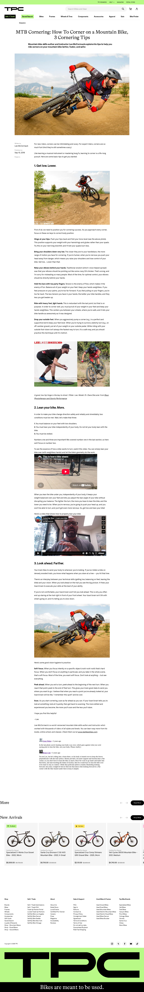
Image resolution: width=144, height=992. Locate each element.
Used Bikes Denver (102, 916)
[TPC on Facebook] (124, 944)
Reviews (53, 923)
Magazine (120, 2)
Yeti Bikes (122, 907)
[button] (137, 9)
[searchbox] (92, 9)
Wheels (6, 912)
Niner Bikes (123, 925)
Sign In (75, 907)
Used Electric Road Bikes (104, 914)
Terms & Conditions (80, 921)
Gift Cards (7, 918)
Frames (52, 16)
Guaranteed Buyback (80, 927)
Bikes (41, 16)
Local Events (54, 909)
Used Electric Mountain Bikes (106, 912)
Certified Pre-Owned (57, 912)
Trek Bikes (122, 909)
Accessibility (54, 921)
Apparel (112, 16)
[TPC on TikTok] (137, 944)
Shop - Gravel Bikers (11, 930)
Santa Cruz (123, 921)
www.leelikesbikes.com (87, 732)
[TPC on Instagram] (112, 944)
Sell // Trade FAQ (33, 907)
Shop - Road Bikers (11, 927)
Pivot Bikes (123, 914)
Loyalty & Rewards (10, 923)
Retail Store (130, 2)
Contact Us (77, 912)
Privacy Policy (78, 914)
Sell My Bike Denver (34, 916)
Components (83, 16)
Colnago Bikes (124, 916)
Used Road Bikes (102, 907)
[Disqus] (72, 765)
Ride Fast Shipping (79, 930)
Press (52, 916)
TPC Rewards (102, 2)
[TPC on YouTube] (131, 944)
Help (110, 2)
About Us (53, 905)
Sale (122, 16)
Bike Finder (134, 16)
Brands (6, 905)
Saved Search (27, 16)
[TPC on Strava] (118, 944)
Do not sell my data (79, 925)
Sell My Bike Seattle (33, 918)
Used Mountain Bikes (103, 909)
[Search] (123, 8)
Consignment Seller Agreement (80, 917)
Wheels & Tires (66, 16)
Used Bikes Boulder (102, 918)
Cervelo (121, 918)
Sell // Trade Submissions (35, 905)
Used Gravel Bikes (102, 905)
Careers (53, 914)
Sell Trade (10, 16)
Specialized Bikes (125, 905)
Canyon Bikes (123, 912)
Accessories (99, 16)
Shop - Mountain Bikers (12, 925)
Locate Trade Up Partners (35, 912)
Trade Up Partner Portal (35, 909)
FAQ (74, 905)
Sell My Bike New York (34, 921)
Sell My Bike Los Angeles (35, 914)
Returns (76, 909)
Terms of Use (77, 923)
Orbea (121, 923)
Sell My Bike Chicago (34, 923)
